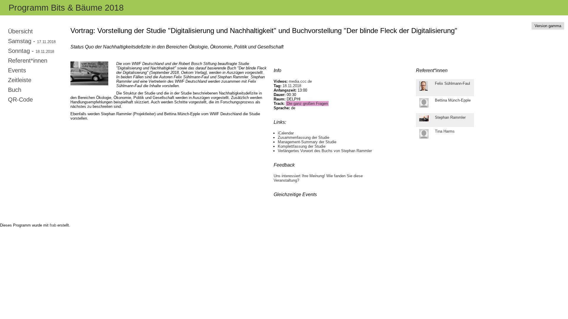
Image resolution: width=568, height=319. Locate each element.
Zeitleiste (19, 80)
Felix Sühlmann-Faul (452, 83)
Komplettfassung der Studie (301, 146)
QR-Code (20, 99)
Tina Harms (445, 131)
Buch (14, 90)
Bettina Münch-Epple (453, 100)
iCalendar (286, 133)
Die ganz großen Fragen (307, 103)
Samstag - (32, 41)
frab (53, 225)
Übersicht (20, 31)
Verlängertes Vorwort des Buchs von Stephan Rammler (325, 151)
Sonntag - (31, 51)
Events (17, 70)
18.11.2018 (292, 86)
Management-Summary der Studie (307, 142)
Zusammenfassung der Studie (303, 137)
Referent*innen (27, 60)
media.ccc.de (300, 81)
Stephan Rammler (450, 117)
